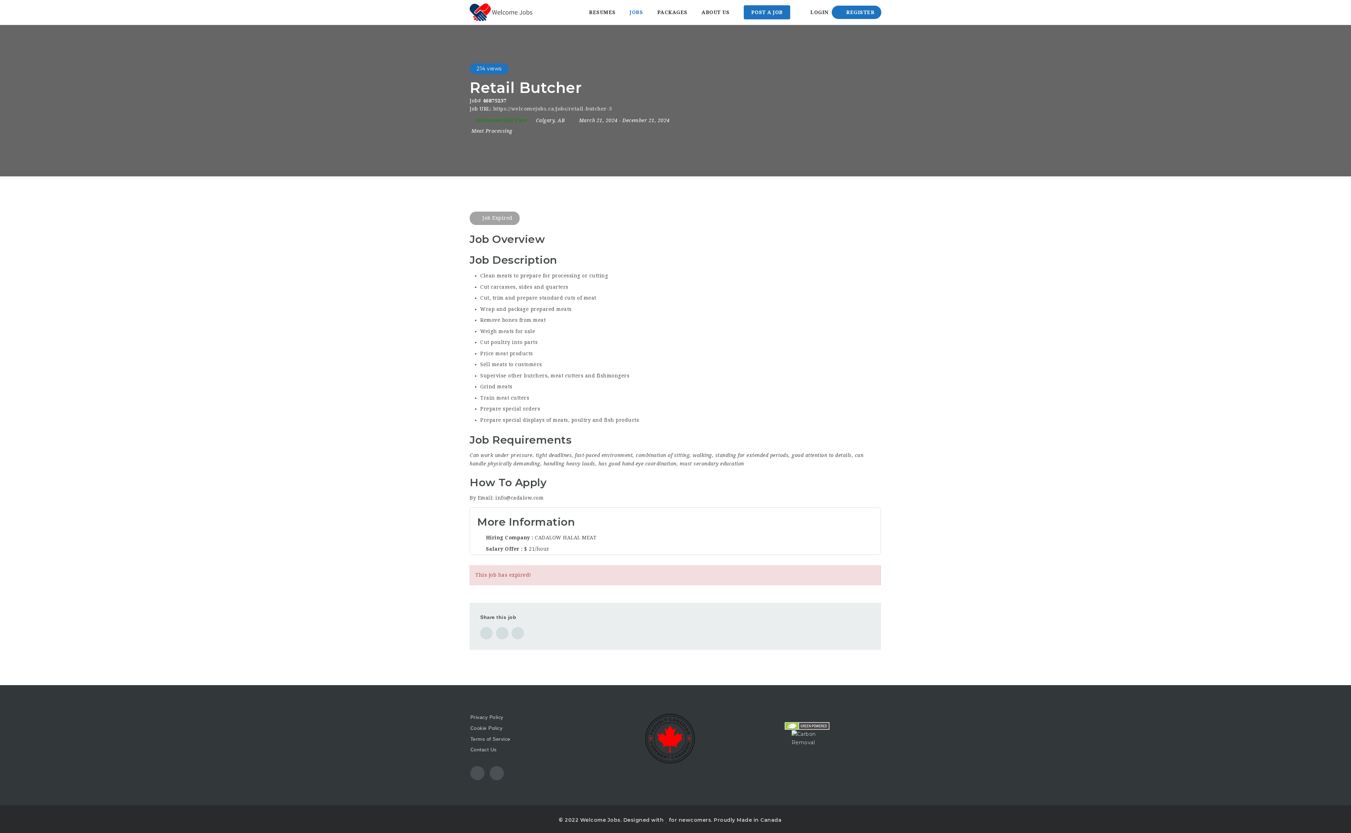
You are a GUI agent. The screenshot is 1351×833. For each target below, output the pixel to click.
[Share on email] (518, 633)
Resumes (602, 12)
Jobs (636, 12)
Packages (672, 12)
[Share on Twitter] (502, 633)
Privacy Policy (486, 717)
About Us (715, 12)
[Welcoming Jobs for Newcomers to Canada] (501, 12)
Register (860, 12)
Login (819, 12)
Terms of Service (490, 739)
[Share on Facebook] (486, 633)
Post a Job (767, 12)
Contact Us (483, 749)
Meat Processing (492, 131)
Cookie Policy (486, 728)
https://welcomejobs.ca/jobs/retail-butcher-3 (552, 109)
